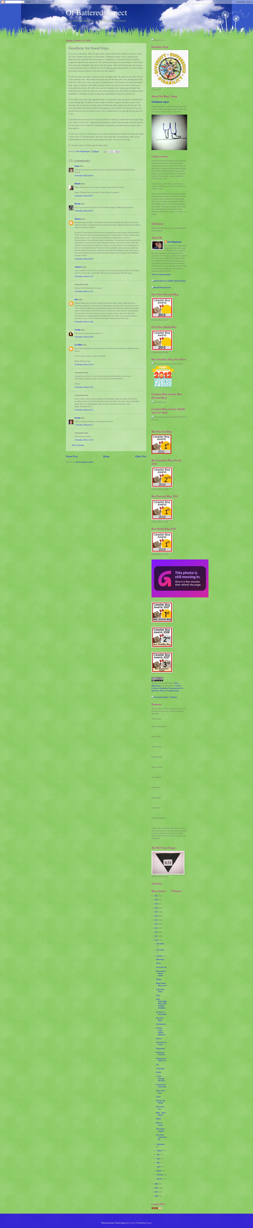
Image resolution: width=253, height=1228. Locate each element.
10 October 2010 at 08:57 (84, 195)
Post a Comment (78, 445)
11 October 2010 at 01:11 (84, 425)
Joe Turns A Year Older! (161, 1013)
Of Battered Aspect (96, 12)
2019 (156, 903)
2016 (156, 916)
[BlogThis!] (111, 151)
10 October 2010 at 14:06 (84, 321)
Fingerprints (160, 1048)
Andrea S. (78, 267)
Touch (158, 1096)
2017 (156, 912)
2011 (156, 936)
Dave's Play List (160, 1107)
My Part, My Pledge (160, 1101)
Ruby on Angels (159, 1123)
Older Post (140, 456)
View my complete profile (161, 274)
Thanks (158, 979)
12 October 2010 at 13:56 (84, 440)
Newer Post (72, 456)
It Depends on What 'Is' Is (161, 1059)
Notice (158, 963)
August (159, 1150)
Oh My (158, 1072)
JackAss (159, 1038)
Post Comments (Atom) (84, 462)
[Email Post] (104, 151)
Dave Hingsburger (174, 242)
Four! (158, 995)
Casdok (78, 329)
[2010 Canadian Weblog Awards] (180, 596)
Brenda (77, 203)
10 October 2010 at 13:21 (84, 291)
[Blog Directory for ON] (157, 1208)
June (158, 1158)
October (160, 956)
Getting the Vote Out (160, 1053)
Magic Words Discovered (161, 984)
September (161, 1144)
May (158, 1162)
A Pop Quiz (160, 1068)
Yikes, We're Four (160, 1091)
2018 (156, 908)
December (160, 943)
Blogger (149, 1223)
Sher (76, 299)
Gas (157, 1064)
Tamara (78, 218)
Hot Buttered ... (161, 1024)
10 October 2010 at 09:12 (84, 210)
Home (106, 456)
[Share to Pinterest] (119, 151)
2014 (156, 924)
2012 (156, 932)
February (160, 1174)
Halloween (160, 959)
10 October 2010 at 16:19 (84, 364)
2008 (156, 1188)
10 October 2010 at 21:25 (84, 409)
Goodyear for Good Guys (161, 1085)
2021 (156, 895)
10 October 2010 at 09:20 (84, 259)
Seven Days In (161, 967)
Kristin (77, 418)
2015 (156, 920)
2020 (156, 899)
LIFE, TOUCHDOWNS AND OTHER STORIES (161, 1003)
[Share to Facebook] (116, 151)
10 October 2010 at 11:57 (84, 276)
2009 (156, 1184)
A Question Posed (160, 990)
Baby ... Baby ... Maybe (161, 1113)
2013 (156, 928)
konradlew (132, 1223)
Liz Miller (78, 344)
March (159, 1170)
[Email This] (109, 151)
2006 (156, 1196)
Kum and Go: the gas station (161, 973)
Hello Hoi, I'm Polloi (161, 1043)
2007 (156, 1192)
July (158, 1154)
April (159, 1166)
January (160, 1178)
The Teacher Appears (160, 1129)
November (160, 949)
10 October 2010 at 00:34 (84, 175)
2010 (156, 940)
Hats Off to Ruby (160, 1019)
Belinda (78, 183)
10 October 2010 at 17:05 (84, 387)
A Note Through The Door (160, 1078)
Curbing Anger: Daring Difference (161, 1031)
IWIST (158, 1118)
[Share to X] (114, 151)
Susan (77, 166)
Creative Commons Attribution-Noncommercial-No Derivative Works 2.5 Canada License (167, 688)
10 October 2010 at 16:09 (84, 337)
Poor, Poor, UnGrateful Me (161, 1137)
